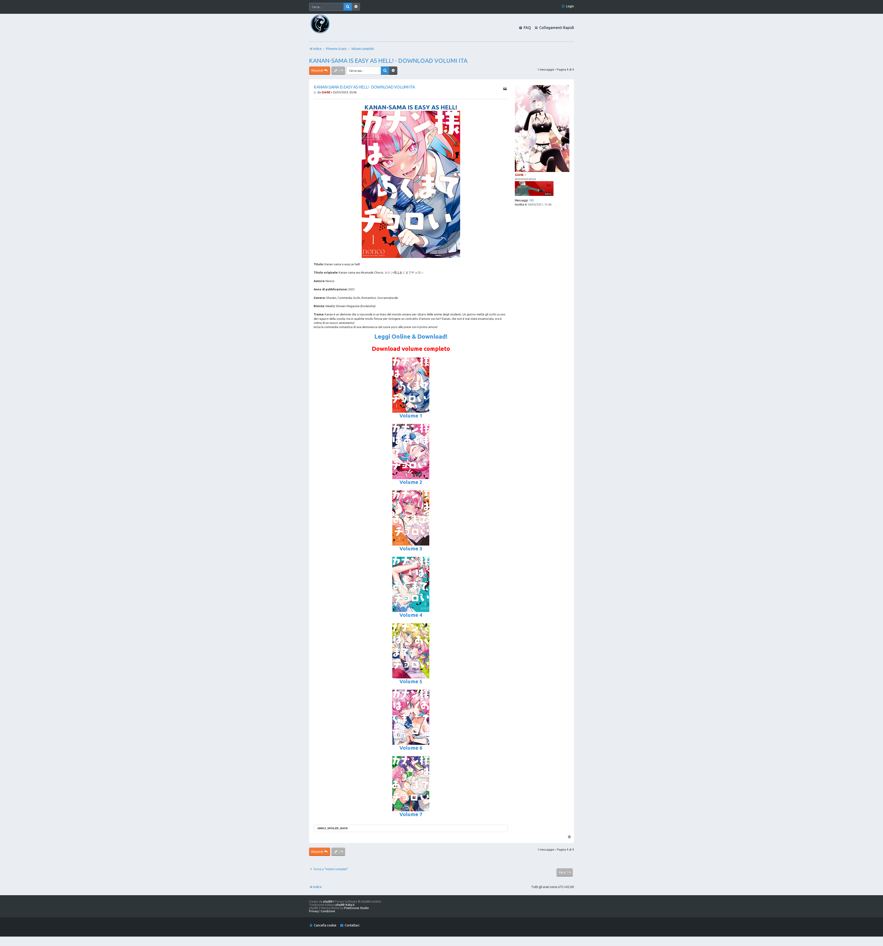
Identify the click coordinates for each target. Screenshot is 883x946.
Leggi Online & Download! (410, 336)
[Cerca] (348, 7)
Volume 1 (410, 415)
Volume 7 (410, 814)
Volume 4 (410, 615)
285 (531, 200)
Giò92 (519, 174)
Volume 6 (410, 748)
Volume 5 (410, 681)
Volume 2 (410, 482)
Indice (317, 887)
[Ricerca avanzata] (356, 7)
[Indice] (328, 27)
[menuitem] (567, 6)
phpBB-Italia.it (345, 904)
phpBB (327, 901)
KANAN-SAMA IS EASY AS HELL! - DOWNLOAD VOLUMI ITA (388, 60)
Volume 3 (410, 548)
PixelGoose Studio (356, 907)
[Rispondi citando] (505, 89)
